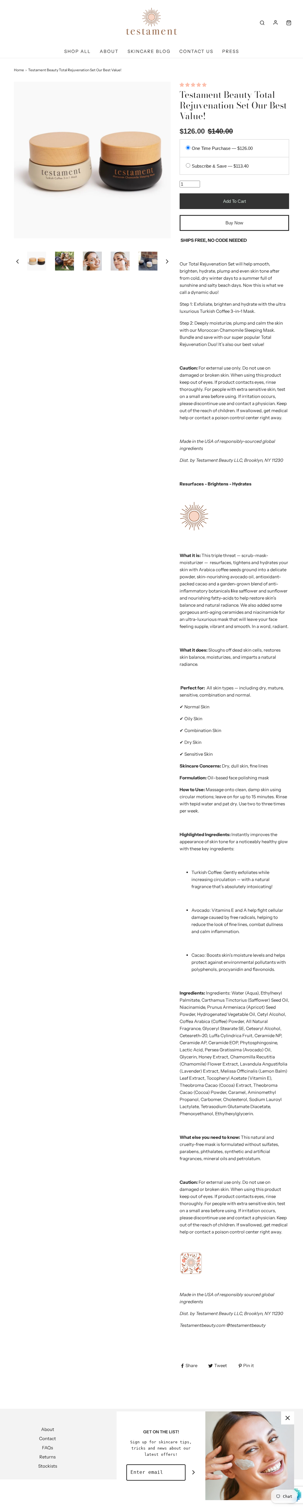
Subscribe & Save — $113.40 (220, 166)
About (47, 1429)
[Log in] (275, 22)
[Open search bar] (262, 22)
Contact (47, 1438)
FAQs (47, 1447)
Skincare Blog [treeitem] (149, 51)
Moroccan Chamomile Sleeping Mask (236, 330)
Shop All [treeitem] (77, 51)
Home (19, 70)
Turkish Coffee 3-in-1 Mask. (227, 311)
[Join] (194, 1472)
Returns (47, 1457)
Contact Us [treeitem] (196, 51)
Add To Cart (234, 201)
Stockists (47, 1466)
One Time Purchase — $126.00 (222, 148)
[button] (17, 261)
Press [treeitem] (230, 51)
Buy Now (234, 222)
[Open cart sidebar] (288, 22)
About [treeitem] (109, 51)
